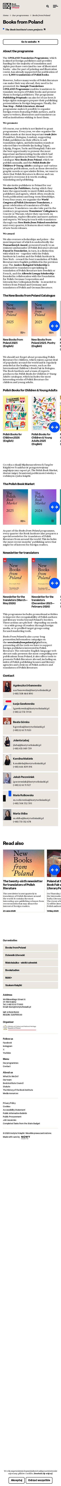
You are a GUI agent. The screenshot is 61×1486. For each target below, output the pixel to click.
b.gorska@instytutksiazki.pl (29, 726)
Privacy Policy (9, 1103)
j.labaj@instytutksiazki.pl (27, 745)
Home (6, 15)
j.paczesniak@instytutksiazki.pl (30, 781)
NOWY (25, 1137)
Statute (6, 1086)
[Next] (57, 326)
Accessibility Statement (14, 1110)
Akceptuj (16, 1480)
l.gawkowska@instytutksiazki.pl (31, 708)
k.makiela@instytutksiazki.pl (29, 763)
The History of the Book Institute (18, 1090)
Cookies (6, 1106)
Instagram (7, 1046)
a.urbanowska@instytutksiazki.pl (32, 690)
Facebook (7, 1042)
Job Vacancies (9, 1120)
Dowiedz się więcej (43, 1473)
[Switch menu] (55, 6)
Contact (7, 1066)
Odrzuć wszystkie (39, 1480)
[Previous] (51, 326)
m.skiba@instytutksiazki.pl (28, 818)
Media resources (10, 1093)
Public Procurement (12, 1116)
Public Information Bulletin (15, 1113)
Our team (7, 1079)
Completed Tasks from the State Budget (21, 1123)
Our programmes (20, 15)
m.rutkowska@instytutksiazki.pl (31, 800)
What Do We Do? (11, 1076)
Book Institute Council (13, 1083)
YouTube (7, 1053)
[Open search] (47, 6)
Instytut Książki (11, 6)
